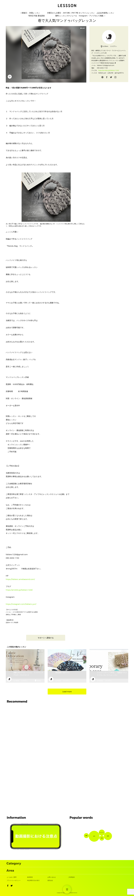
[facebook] (107, 77)
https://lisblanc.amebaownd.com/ (20, 579)
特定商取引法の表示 (33, 880)
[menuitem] (67, 889)
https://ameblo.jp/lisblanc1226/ (19, 590)
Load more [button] (67, 691)
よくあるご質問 (11, 877)
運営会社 (50, 880)
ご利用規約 (71, 877)
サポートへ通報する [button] (46, 638)
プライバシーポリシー (14, 880)
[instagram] (115, 77)
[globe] (102, 77)
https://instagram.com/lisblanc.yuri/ (21, 604)
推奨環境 (30, 877)
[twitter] (111, 77)
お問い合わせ (51, 877)
